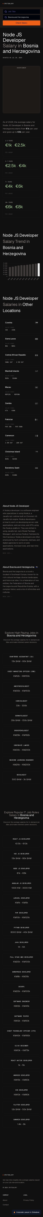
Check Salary (21, 23)
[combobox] (21, 11)
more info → (7, 553)
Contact (6, 1205)
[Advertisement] (21, 91)
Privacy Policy (28, 1200)
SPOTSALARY (9, 4)
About (5, 1200)
